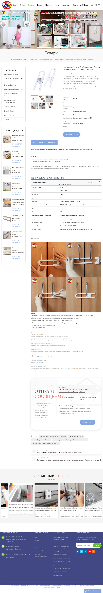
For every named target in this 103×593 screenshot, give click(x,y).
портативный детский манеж (62, 568)
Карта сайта (67, 585)
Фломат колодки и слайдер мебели (10, 101)
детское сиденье (58, 565)
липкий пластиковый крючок (62, 561)
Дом (14, 5)
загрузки (65, 5)
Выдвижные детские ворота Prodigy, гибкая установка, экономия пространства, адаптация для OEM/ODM (17, 186)
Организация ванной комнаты (11, 94)
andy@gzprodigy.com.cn (14, 549)
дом (36, 537)
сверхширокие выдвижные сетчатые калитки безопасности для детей (63, 548)
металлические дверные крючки (10, 84)
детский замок (58, 575)
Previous (2, 501)
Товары (31, 5)
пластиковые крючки (11, 89)
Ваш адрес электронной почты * (88, 399)
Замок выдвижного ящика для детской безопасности (70, 440)
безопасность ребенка (20, 60)
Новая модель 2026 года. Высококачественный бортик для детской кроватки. (18, 250)
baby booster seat (11, 74)
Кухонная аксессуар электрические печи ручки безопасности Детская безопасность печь (38, 509)
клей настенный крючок (60, 555)
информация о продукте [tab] (44, 142)
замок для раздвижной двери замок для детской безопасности (63, 509)
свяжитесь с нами (80, 5)
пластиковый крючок (59, 543)
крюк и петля (9, 111)
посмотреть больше (17, 145)
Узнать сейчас (70, 134)
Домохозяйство (9, 115)
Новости (48, 5)
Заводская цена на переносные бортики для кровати (17, 218)
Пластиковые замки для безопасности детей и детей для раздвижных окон (13, 506)
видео (39, 5)
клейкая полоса (9, 106)
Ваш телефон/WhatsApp (67, 398)
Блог (57, 5)
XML (73, 585)
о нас (22, 5)
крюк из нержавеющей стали (62, 558)
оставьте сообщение (94, 591)
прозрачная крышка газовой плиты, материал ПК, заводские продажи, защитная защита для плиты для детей (88, 509)
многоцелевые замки (76, 436)
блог (36, 547)
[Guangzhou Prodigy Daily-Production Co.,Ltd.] (7, 5)
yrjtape (58, 588)
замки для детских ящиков (41, 440)
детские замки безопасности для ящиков (53, 436)
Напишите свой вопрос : (67, 406)
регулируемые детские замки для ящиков (46, 443)
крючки (6, 119)
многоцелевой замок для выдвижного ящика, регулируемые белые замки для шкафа (74, 390)
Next (101, 501)
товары (37, 541)
